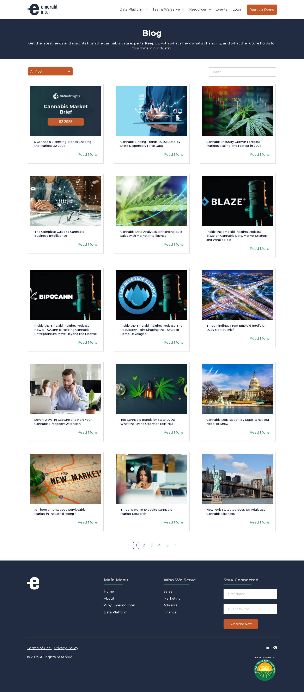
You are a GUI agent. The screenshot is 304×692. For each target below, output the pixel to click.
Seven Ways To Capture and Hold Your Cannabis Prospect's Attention (63, 422)
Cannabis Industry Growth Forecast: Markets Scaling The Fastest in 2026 (233, 144)
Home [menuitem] (109, 591)
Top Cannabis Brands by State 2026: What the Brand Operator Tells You (147, 422)
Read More (87, 154)
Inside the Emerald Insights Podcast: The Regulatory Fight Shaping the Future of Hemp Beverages (151, 330)
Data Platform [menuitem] (115, 612)
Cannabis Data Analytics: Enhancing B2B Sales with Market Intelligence (151, 234)
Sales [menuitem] (168, 591)
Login (237, 9)
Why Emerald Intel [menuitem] (119, 605)
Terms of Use (39, 648)
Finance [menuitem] (170, 612)
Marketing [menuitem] (172, 598)
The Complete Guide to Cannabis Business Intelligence (59, 234)
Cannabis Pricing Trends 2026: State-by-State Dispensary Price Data (151, 144)
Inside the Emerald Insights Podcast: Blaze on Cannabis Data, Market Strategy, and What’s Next (237, 236)
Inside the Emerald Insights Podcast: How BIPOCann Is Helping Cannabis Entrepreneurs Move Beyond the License (65, 330)
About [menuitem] (109, 598)
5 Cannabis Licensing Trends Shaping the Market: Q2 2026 (62, 144)
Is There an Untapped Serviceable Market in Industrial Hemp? (60, 512)
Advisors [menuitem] (170, 605)
